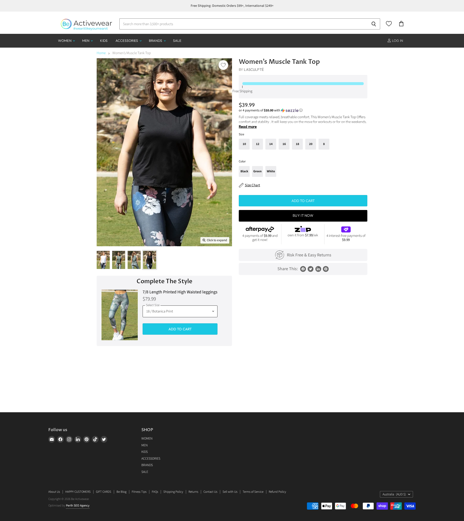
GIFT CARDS (103, 492)
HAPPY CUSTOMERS (78, 492)
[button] (303, 110)
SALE (177, 40)
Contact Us (210, 492)
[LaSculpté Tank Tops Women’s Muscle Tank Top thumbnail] (119, 259)
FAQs (155, 492)
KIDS (104, 40)
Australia (394, 494)
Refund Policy (277, 492)
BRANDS (156, 40)
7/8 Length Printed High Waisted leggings (180, 292)
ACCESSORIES (127, 40)
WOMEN (65, 40)
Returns (193, 492)
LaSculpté (254, 69)
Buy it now (303, 215)
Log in (397, 40)
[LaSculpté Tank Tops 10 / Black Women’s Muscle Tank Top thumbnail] (103, 259)
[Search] (373, 23)
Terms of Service (253, 492)
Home (101, 53)
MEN (86, 40)
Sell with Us (230, 492)
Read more (248, 126)
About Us (54, 492)
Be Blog (121, 492)
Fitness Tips (139, 492)
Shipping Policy (173, 492)
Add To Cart (180, 329)
